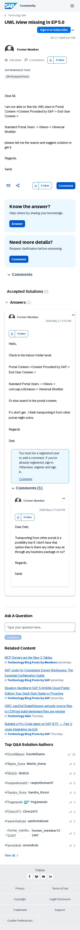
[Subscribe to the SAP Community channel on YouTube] (43, 876)
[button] (51, 60)
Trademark (20, 909)
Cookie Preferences (20, 920)
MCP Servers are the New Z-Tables (28, 657)
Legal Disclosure (60, 899)
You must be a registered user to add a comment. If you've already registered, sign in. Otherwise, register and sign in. (39, 463)
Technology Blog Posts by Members (32, 662)
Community (28, 5)
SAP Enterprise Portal (17, 76)
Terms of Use (60, 888)
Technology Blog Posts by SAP (28, 680)
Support (60, 909)
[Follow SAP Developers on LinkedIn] (50, 876)
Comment (66, 185)
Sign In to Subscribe (54, 29)
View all (10, 855)
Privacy (20, 888)
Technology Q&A (17, 15)
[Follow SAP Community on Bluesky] (36, 876)
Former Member (28, 49)
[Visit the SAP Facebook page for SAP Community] (29, 876)
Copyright (20, 899)
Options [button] (72, 30)
